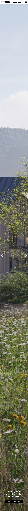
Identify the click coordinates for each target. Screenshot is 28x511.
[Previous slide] (2, 255)
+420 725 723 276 (17, 2)
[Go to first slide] (26, 255)
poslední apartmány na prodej (14, 501)
